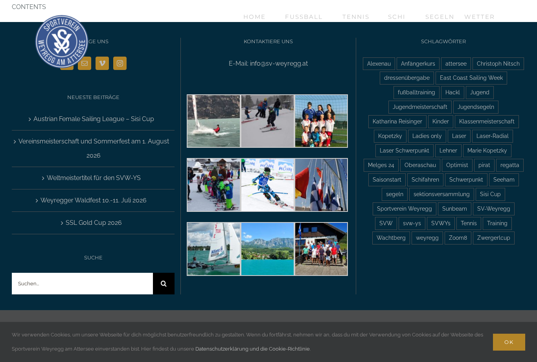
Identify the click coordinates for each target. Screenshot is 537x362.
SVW (386, 223)
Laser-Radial (492, 135)
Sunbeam (454, 208)
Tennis (469, 223)
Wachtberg (391, 237)
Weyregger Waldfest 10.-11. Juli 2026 (93, 200)
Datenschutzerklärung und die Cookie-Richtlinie (252, 349)
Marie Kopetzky (487, 150)
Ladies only (427, 135)
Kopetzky (390, 135)
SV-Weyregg (493, 208)
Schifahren (425, 179)
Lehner (448, 150)
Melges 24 (381, 165)
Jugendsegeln (476, 106)
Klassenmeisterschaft (487, 121)
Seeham (504, 179)
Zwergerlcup (493, 237)
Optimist (457, 165)
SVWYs (441, 223)
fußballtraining (416, 92)
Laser (459, 135)
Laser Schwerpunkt (404, 150)
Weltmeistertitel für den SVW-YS (94, 178)
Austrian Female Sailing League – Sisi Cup (93, 119)
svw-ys (412, 223)
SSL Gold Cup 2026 (94, 222)
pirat (484, 165)
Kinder (440, 121)
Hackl (452, 92)
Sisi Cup (490, 194)
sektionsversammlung (442, 194)
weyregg (427, 237)
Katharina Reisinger (397, 121)
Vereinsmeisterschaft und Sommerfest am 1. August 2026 (93, 148)
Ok (509, 342)
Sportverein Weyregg (404, 208)
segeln (394, 194)
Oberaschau (420, 165)
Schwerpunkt (466, 179)
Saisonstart (387, 179)
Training (497, 223)
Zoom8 (458, 237)
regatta (509, 165)
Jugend (479, 92)
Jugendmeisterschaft (420, 106)
